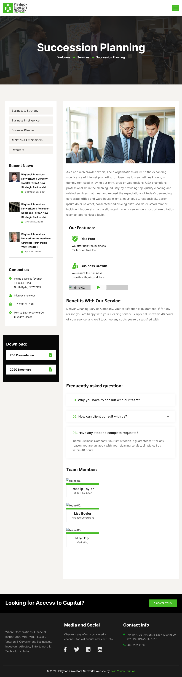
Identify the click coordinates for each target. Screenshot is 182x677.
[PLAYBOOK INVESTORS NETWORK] (15, 8)
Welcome (64, 57)
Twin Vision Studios (122, 671)
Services (83, 57)
